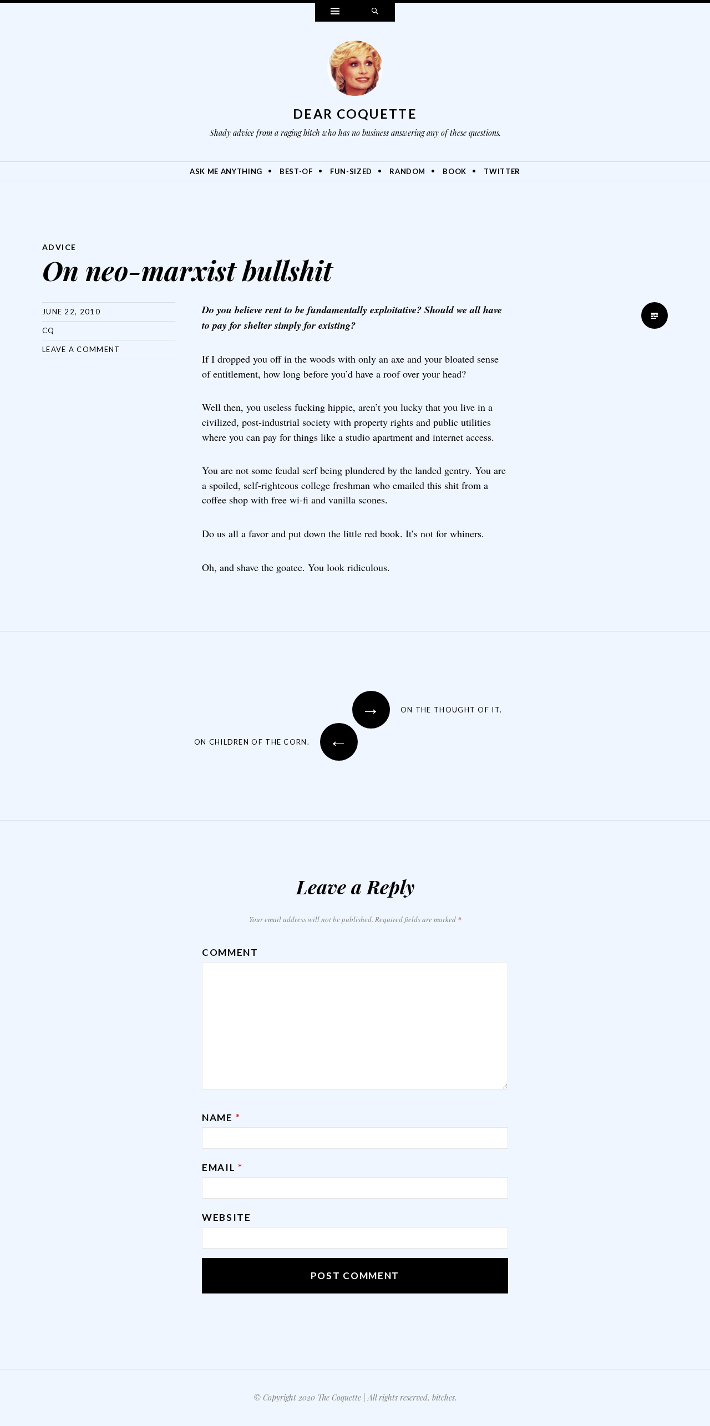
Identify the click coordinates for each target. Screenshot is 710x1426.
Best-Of (296, 171)
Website (226, 1217)
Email (222, 1167)
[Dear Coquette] (355, 71)
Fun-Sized (351, 171)
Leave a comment (81, 349)
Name (221, 1117)
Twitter (502, 171)
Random (407, 171)
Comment (230, 952)
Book (454, 171)
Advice (59, 247)
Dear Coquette (355, 113)
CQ (48, 330)
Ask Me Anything (226, 171)
